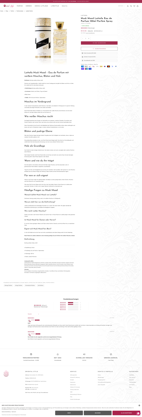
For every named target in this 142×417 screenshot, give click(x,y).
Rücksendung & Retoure (75, 394)
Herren (29, 6)
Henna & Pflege (41, 6)
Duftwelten (132, 384)
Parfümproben (132, 382)
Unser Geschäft (101, 384)
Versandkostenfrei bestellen (104, 382)
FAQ (71, 397)
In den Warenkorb (99, 42)
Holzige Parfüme (18, 285)
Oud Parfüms (40, 285)
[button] (84, 28)
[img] (31, 318)
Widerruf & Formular (75, 387)
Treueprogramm (101, 380)
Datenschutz (73, 384)
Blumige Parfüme (8, 285)
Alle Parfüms (132, 377)
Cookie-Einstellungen (75, 399)
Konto (99, 375)
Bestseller (131, 380)
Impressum (72, 382)
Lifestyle (55, 6)
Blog (130, 387)
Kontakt (72, 380)
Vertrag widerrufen (74, 389)
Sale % (64, 6)
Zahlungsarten (73, 375)
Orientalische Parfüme (30, 285)
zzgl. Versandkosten (90, 33)
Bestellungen (101, 377)
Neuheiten (131, 375)
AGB (71, 392)
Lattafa (84, 15)
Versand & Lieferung (75, 377)
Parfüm (20, 6)
